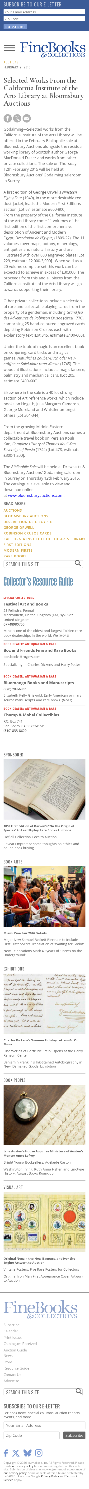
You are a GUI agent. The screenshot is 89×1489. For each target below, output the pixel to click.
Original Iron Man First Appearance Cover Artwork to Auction (43, 1278)
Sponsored (13, 755)
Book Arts (13, 862)
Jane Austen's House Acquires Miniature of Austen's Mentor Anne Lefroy (43, 1153)
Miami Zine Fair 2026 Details (25, 933)
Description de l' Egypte (28, 521)
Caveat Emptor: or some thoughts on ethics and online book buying (41, 846)
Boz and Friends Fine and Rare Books (40, 650)
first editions (18, 544)
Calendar (11, 1331)
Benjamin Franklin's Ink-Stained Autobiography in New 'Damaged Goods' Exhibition (43, 1064)
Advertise (11, 1380)
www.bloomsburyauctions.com (36, 495)
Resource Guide (16, 1368)
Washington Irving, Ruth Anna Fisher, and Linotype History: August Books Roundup (44, 1171)
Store (8, 1362)
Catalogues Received (20, 1343)
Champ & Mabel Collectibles (31, 715)
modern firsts (18, 550)
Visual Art (13, 1187)
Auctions (11, 61)
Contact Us (12, 1374)
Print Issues (13, 1337)
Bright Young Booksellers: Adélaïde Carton (37, 1162)
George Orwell (19, 527)
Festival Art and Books (26, 604)
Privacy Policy (50, 1476)
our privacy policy (21, 1466)
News (8, 1355)
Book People (14, 1080)
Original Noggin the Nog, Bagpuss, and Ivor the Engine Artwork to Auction (39, 1260)
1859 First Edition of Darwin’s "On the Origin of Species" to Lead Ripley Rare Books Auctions (39, 828)
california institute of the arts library (44, 539)
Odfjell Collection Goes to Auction (30, 837)
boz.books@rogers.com (22, 656)
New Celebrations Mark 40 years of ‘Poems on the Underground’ (43, 953)
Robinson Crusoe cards (28, 533)
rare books (15, 556)
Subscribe (11, 1324)
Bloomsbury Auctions (26, 516)
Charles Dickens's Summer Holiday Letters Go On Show (41, 1042)
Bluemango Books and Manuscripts (39, 682)
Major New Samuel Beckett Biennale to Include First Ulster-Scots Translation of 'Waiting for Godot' (44, 941)
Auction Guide (15, 1350)
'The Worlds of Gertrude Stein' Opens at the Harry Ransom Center (43, 1053)
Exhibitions (14, 969)
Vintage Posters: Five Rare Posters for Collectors (41, 1269)
